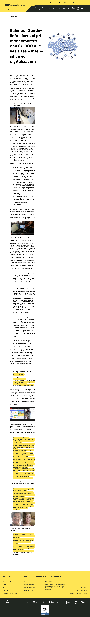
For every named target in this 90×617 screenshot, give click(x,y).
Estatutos (6, 587)
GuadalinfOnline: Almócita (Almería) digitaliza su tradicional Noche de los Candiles (24, 470)
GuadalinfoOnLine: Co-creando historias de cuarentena (23, 451)
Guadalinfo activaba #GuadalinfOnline (22, 104)
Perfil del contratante (9, 582)
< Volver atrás (14, 16)
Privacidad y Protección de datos (77, 593)
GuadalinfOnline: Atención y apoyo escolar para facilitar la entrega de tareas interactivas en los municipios (23, 507)
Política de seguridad (30, 587)
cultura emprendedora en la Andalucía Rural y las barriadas (24, 382)
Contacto (53, 2)
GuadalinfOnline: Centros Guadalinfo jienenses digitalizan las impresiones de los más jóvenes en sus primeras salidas (24, 446)
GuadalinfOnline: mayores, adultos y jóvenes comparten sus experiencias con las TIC (24, 535)
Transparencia (28, 582)
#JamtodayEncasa (18, 374)
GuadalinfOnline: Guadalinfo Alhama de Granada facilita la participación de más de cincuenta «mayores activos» (23, 541)
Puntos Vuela (6, 584)
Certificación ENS (29, 590)
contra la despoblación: (26, 385)
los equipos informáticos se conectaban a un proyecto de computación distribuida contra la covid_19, (22, 129)
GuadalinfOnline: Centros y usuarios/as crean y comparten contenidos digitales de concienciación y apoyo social (24, 440)
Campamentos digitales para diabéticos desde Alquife (23, 489)
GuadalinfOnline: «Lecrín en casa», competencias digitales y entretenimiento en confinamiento (23, 454)
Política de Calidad (29, 584)
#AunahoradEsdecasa (19, 379)
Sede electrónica (63, 2)
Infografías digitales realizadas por (23, 551)
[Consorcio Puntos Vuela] (15, 5)
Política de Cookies (81, 590)
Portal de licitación (8, 590)
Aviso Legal (84, 587)
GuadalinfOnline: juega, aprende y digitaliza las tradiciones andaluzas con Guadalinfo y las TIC (24, 459)
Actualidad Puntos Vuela (10, 593)
